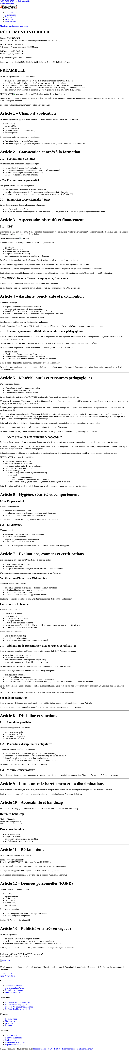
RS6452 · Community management (19, 1007)
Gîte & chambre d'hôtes (14, 988)
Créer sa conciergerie (13, 986)
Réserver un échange (13, 1038)
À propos (8, 1026)
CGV (50, 1049)
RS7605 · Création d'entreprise (17, 1002)
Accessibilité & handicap (15, 1042)
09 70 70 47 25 (8, 1)
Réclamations (10, 1040)
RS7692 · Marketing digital (16, 1004)
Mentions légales (39, 1049)
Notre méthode (11, 17)
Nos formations (11, 13)
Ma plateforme (6, 26)
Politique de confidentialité (64, 1049)
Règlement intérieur (13, 1044)
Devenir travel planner (14, 990)
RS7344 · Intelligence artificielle (18, 1009)
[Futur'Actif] (64, 962)
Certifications (10, 15)
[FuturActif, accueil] (64, 7)
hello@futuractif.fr (23, 1)
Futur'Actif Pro (11, 22)
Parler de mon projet (20, 26)
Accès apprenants (8, 3)
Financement (10, 1021)
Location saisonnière (13, 992)
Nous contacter (11, 1035)
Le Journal (9, 19)
